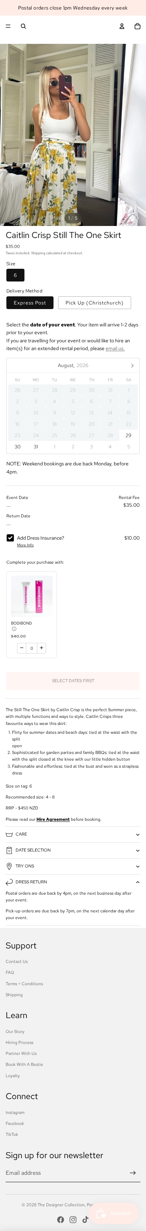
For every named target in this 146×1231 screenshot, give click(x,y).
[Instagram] (73, 1219)
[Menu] (8, 26)
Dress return (31, 882)
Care (21, 834)
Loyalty (13, 1076)
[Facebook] (60, 1219)
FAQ (10, 972)
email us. (115, 348)
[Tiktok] (85, 1219)
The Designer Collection (61, 1205)
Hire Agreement (53, 819)
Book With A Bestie (24, 1064)
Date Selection (33, 850)
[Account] (122, 26)
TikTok (12, 1134)
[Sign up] (132, 1173)
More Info (25, 545)
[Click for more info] (31, 596)
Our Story (15, 1031)
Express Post (30, 303)
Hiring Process (19, 1042)
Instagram (15, 1112)
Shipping (14, 995)
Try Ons (25, 866)
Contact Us (17, 961)
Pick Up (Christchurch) (95, 303)
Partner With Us (21, 1053)
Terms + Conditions (24, 984)
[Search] (23, 26)
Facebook (15, 1123)
